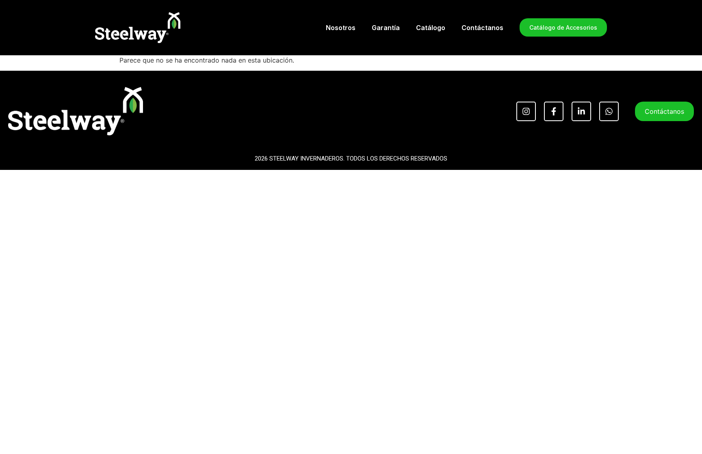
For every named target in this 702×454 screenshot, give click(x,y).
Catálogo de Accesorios (563, 27)
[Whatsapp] (609, 111)
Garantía (386, 28)
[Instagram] (526, 111)
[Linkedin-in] (581, 111)
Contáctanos (482, 28)
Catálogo (430, 28)
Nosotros (340, 28)
